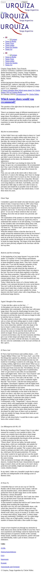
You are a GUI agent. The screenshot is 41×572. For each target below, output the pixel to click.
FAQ (2, 556)
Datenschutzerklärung (8, 552)
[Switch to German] (13, 39)
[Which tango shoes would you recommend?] (20, 92)
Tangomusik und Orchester (10, 567)
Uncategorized (21, 94)
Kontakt (3, 563)
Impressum (4, 559)
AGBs (3, 548)
